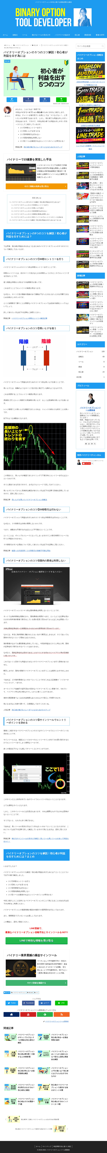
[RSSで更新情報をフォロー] (62, 1014)
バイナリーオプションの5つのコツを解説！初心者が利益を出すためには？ (36, 202)
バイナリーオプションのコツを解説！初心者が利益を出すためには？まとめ (36, 220)
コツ (37, 992)
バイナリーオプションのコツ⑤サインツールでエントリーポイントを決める (38, 217)
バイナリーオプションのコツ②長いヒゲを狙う (28, 208)
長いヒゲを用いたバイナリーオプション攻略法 (29, 500)
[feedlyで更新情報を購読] (45, 1014)
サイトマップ (47, 1146)
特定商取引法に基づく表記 (62, 1146)
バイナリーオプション (19, 992)
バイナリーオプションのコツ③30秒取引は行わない (30, 211)
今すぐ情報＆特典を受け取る (36, 186)
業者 (91, 367)
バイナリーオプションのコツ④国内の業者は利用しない (31, 214)
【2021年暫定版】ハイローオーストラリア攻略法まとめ (90, 83)
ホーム (38, 1146)
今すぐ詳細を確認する (36, 983)
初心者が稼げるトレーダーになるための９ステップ (43, 147)
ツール (91, 362)
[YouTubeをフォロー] (28, 1014)
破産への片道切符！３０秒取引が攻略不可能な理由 (31, 551)
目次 (34, 198)
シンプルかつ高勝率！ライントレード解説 (90, 147)
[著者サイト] (11, 1014)
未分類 (90, 377)
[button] (103, 46)
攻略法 (91, 357)
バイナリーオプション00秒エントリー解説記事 (29, 318)
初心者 (8, 992)
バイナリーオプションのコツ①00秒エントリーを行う (31, 205)
